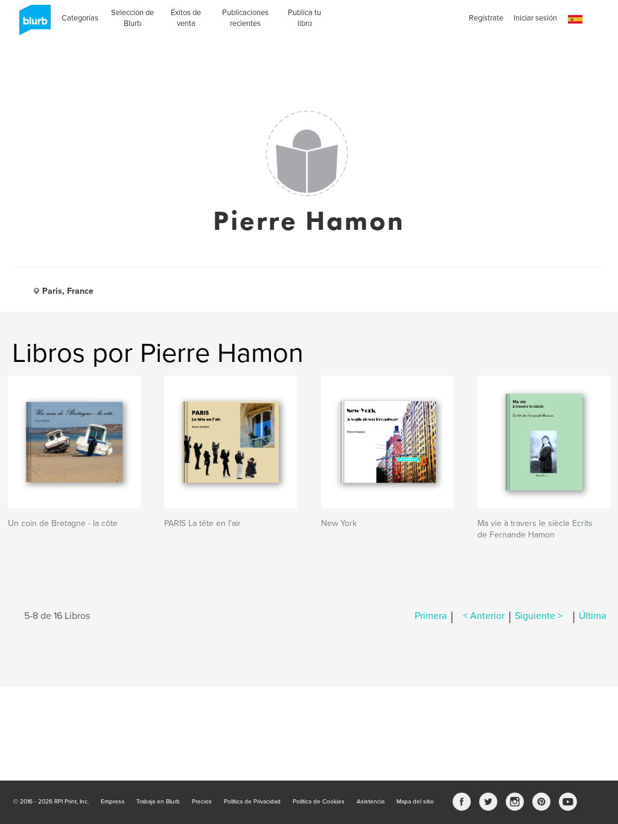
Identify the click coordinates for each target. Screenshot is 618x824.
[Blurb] (31, 24)
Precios (202, 801)
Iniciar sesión (535, 18)
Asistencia (370, 801)
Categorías (80, 18)
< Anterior (484, 616)
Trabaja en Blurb (158, 801)
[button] (575, 19)
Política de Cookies (319, 801)
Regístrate (486, 18)
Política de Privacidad (252, 801)
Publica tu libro (304, 18)
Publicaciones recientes (245, 18)
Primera (431, 616)
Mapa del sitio (415, 801)
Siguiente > (538, 616)
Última (592, 616)
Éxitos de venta (186, 18)
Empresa (112, 801)
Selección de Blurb (132, 18)
